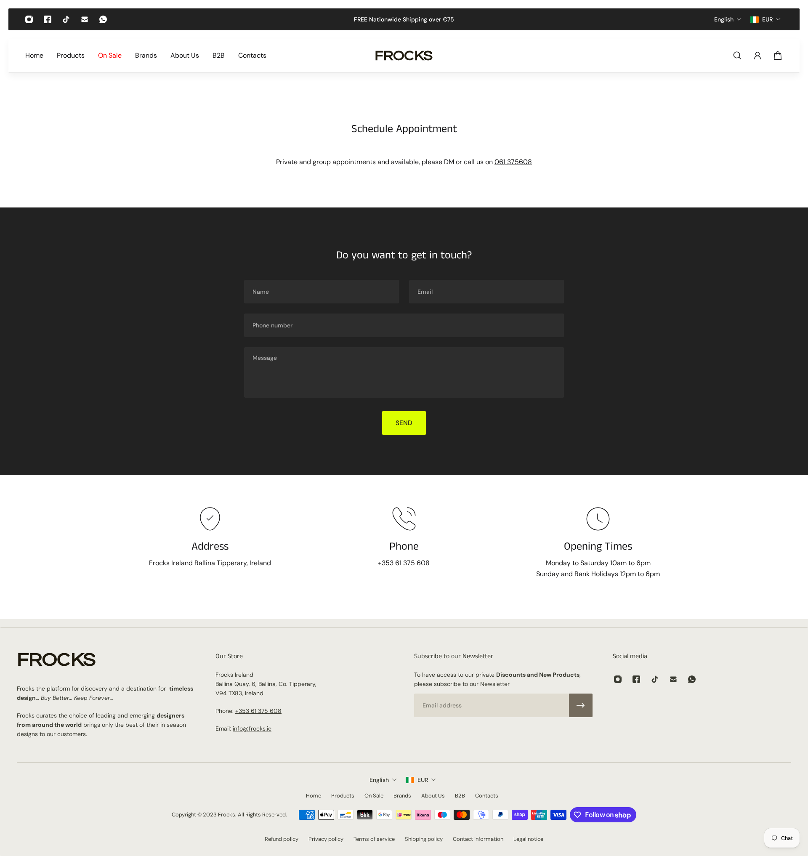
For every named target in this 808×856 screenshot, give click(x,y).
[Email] (84, 19)
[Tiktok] (66, 19)
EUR (422, 780)
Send (404, 423)
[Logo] (404, 55)
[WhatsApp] (103, 19)
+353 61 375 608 (258, 711)
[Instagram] (29, 19)
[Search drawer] (737, 55)
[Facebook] (47, 19)
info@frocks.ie (252, 728)
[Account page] (757, 55)
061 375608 (513, 161)
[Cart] (778, 55)
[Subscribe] (581, 705)
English (379, 780)
